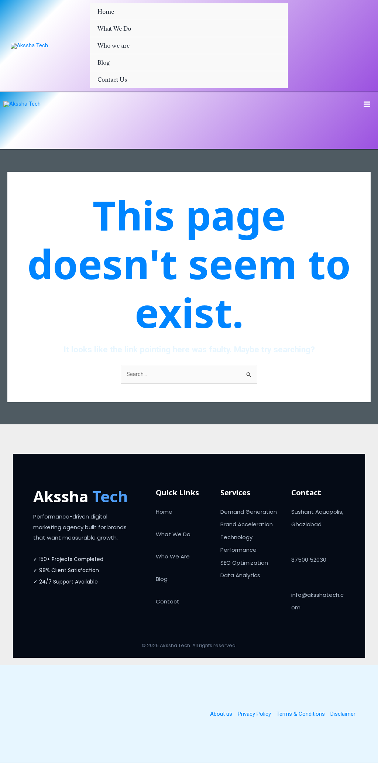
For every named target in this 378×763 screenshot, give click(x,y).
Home (105, 11)
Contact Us (112, 79)
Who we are (113, 45)
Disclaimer (342, 714)
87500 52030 (308, 560)
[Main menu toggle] (367, 104)
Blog (103, 62)
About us (221, 714)
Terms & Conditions (300, 714)
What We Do (114, 28)
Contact (167, 601)
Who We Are (173, 556)
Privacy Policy (254, 714)
